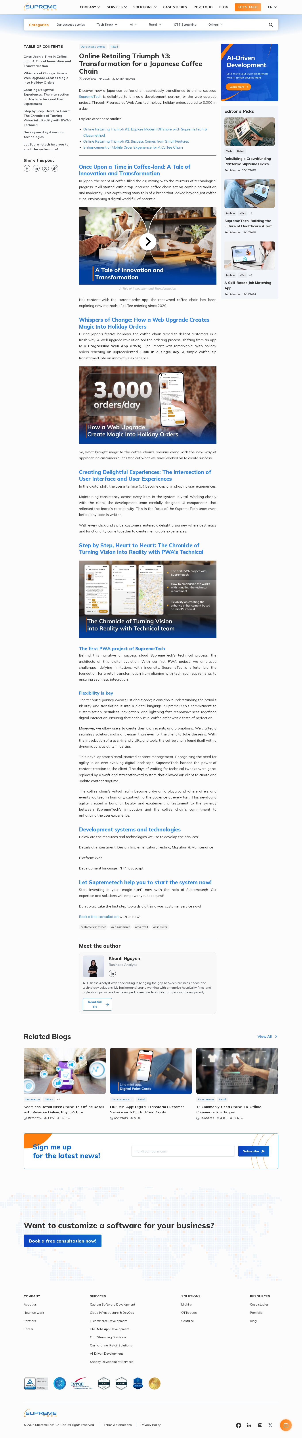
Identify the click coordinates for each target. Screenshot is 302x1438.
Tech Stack (105, 25)
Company (88, 7)
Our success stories (71, 25)
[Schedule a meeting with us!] (286, 1425)
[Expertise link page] (249, 72)
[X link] (45, 168)
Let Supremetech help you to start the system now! (46, 146)
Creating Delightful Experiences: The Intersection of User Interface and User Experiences (46, 97)
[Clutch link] (259, 1426)
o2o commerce (120, 927)
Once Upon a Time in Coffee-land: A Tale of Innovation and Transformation (47, 61)
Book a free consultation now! (62, 1241)
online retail (160, 927)
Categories (39, 25)
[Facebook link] (27, 168)
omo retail (141, 927)
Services (115, 7)
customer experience (93, 927)
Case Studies (175, 7)
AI (131, 25)
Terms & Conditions (118, 1425)
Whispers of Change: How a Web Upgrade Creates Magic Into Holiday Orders (46, 77)
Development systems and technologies (44, 134)
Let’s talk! (248, 7)
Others (213, 25)
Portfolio (203, 7)
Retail (153, 25)
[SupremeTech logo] (40, 6)
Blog (223, 7)
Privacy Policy (151, 1425)
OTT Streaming (185, 25)
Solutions (143, 7)
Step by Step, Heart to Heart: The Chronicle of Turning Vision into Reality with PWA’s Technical (47, 118)
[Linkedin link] (36, 168)
